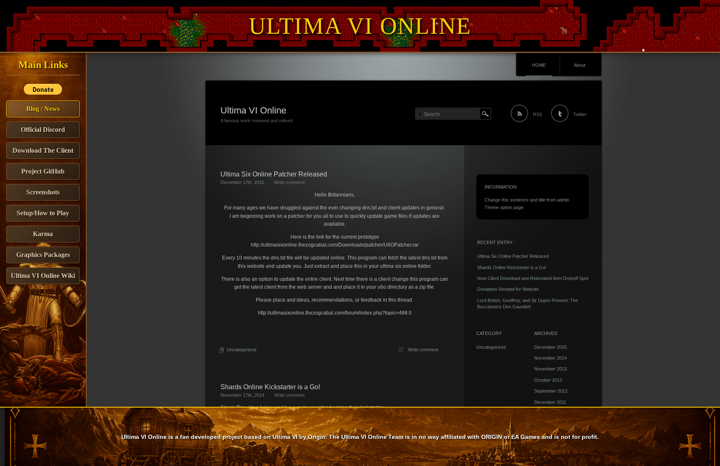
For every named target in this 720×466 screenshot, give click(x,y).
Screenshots (43, 192)
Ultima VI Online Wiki (43, 275)
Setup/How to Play (43, 213)
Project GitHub (43, 171)
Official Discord (43, 129)
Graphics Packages (43, 254)
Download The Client (42, 150)
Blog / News (43, 108)
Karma (43, 233)
